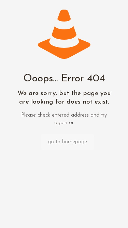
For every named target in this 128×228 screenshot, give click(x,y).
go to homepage (67, 142)
